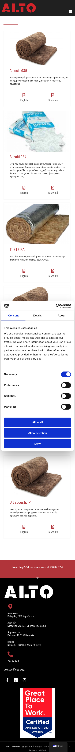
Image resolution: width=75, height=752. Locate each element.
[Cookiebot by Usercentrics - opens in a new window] (55, 306)
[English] (24, 95)
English (24, 100)
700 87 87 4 (56, 567)
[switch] (66, 385)
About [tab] (61, 315)
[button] (70, 11)
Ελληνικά (53, 100)
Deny (37, 443)
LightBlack (42, 750)
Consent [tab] (13, 315)
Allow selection (37, 432)
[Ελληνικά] (53, 95)
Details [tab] (37, 315)
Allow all (37, 422)
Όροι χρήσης (37, 746)
